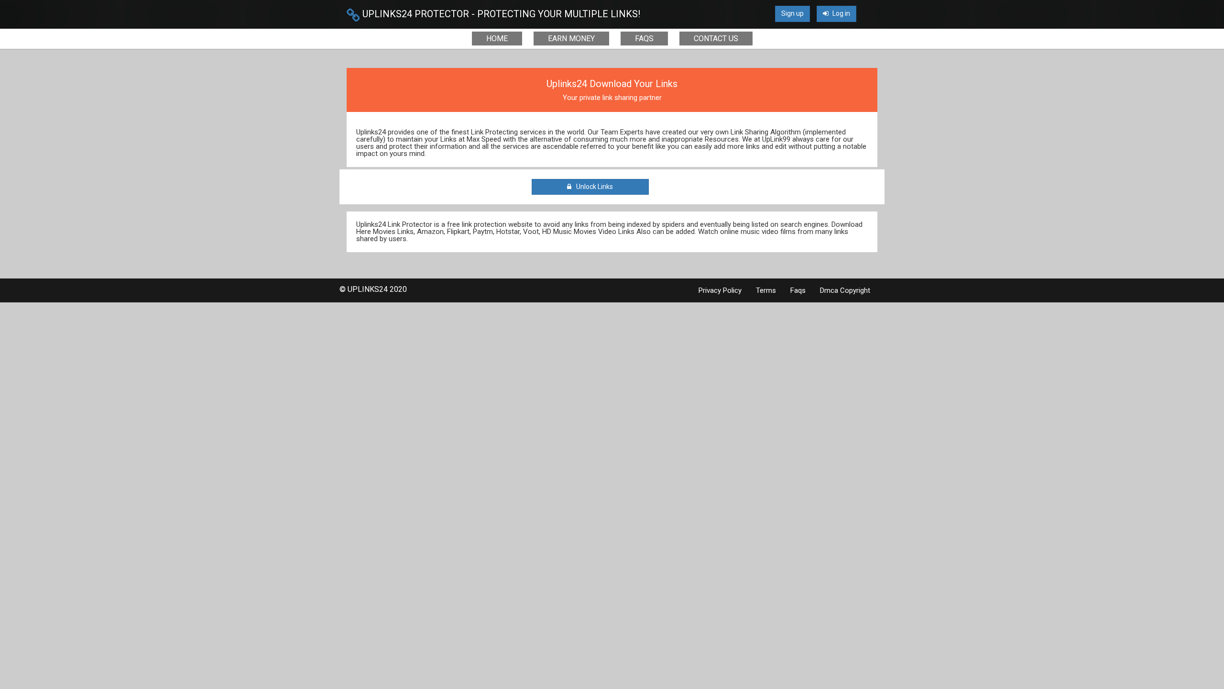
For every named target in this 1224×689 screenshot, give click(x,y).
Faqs (644, 38)
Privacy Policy (720, 290)
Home (497, 38)
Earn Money (571, 38)
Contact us (716, 38)
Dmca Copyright (845, 290)
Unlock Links (593, 186)
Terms (766, 290)
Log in (840, 13)
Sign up (792, 13)
